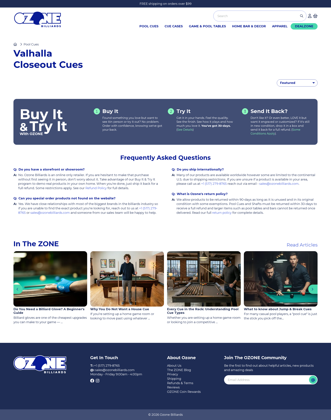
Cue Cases (174, 26)
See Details (185, 129)
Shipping (174, 379)
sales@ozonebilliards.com (50, 213)
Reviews (173, 387)
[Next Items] (313, 289)
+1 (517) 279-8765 (214, 184)
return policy (221, 213)
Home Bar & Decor (249, 26)
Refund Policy (96, 188)
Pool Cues (148, 26)
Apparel (280, 26)
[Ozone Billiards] (38, 20)
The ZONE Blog (179, 370)
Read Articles (302, 245)
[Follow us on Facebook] (92, 381)
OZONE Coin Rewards (184, 392)
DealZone (304, 26)
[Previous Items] (18, 289)
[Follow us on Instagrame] (97, 381)
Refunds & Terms (180, 383)
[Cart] (315, 16)
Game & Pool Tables (207, 26)
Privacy (172, 374)
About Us (174, 365)
